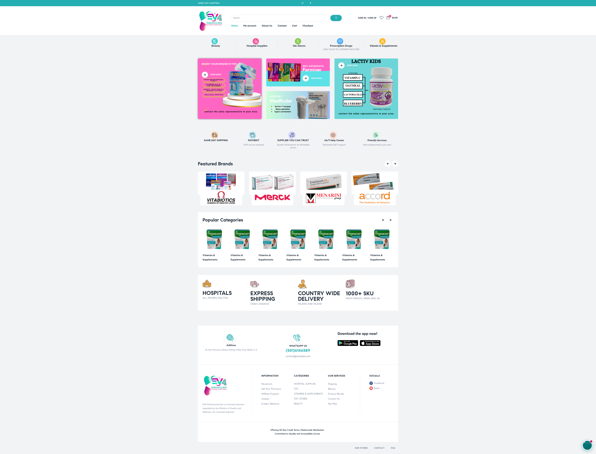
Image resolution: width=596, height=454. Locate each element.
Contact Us (334, 398)
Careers (265, 398)
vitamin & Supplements (383, 46)
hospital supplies (257, 46)
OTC (296, 388)
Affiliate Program (270, 393)
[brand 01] (221, 197)
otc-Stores (299, 46)
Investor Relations (270, 403)
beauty (216, 46)
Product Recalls (336, 393)
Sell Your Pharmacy (271, 388)
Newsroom (266, 383)
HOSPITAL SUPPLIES (305, 383)
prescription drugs (341, 46)
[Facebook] (310, 3)
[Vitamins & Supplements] (214, 250)
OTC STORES (300, 398)
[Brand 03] (324, 197)
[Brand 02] (272, 197)
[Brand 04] (375, 197)
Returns (331, 388)
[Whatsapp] (303, 3)
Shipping (332, 383)
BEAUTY (298, 403)
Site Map (332, 403)
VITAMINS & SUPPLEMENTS (308, 393)
